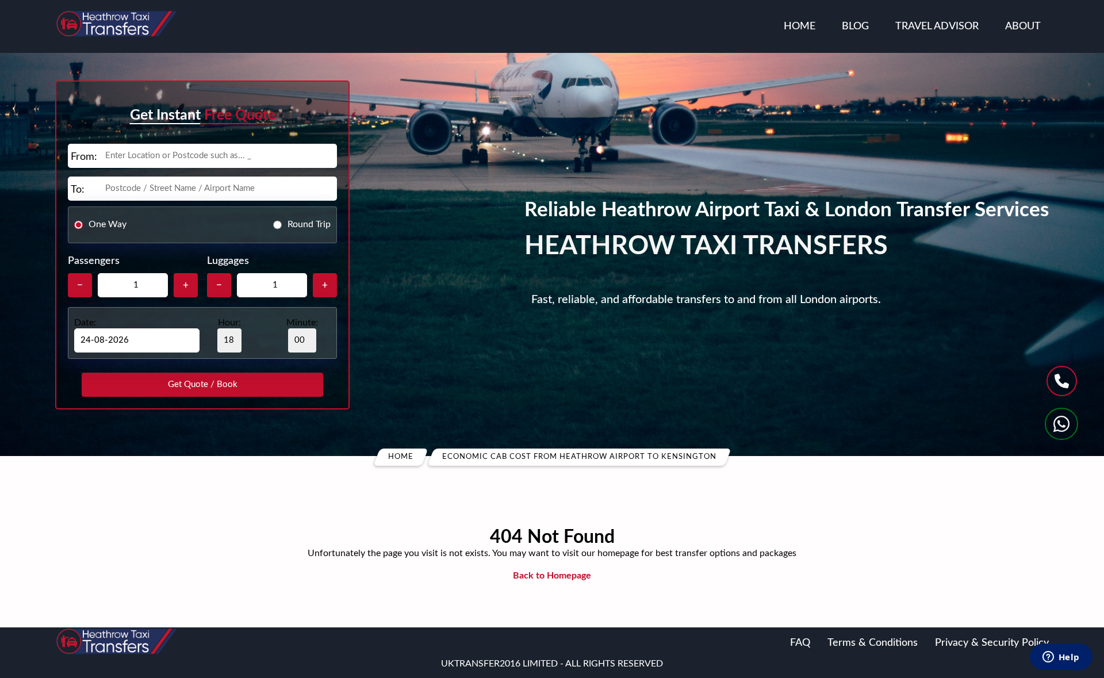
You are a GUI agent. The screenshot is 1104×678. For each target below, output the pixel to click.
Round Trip (309, 224)
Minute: (302, 322)
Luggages (228, 261)
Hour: (229, 322)
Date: (85, 322)
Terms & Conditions (872, 643)
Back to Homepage (552, 575)
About (1023, 26)
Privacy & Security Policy (992, 643)
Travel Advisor (937, 26)
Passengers (94, 261)
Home (799, 26)
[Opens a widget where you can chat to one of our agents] (1060, 657)
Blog (855, 26)
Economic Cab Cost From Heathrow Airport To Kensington (579, 457)
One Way (107, 224)
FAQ (800, 643)
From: (84, 157)
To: (78, 190)
